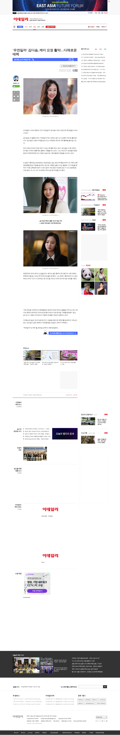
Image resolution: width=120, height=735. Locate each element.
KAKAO (14, 100)
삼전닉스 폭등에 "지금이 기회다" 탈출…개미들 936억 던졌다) (39, 434)
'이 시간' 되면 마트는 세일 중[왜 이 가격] (82, 661)
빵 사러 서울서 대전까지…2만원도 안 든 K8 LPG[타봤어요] (88, 672)
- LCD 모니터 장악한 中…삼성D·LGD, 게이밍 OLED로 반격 (27, 701)
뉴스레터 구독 (69, 395)
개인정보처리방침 (99, 732)
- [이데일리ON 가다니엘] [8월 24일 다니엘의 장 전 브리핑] (59, 701)
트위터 (18, 92)
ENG (91, 13)
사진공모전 (102, 699)
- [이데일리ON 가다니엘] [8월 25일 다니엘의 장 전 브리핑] (59, 699)
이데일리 (29, 19)
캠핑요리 (80, 703)
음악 (38, 26)
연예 (30, 26)
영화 (43, 26)
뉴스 (96, 49)
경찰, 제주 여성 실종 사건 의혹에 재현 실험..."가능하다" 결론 (88, 663)
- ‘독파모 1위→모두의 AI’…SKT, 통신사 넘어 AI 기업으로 (26, 704)
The (104, 26)
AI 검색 (20, 26)
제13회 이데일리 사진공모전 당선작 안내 (31, 686)
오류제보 (84, 732)
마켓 (98, 26)
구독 (96, 13)
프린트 (18, 96)
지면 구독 (75, 395)
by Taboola (19, 406)
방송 (34, 26)
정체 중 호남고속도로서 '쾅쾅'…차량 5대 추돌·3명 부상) (38, 439)
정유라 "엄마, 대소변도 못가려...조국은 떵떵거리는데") (37, 431)
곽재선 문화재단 (101, 703)
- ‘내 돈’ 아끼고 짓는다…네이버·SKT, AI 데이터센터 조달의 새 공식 (27, 699)
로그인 (105, 13)
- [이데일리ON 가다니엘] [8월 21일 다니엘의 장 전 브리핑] (59, 704)
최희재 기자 (16, 83)
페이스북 (14, 92)
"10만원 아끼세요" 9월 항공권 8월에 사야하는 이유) (36, 436)
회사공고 (23, 732)
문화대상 (80, 699)
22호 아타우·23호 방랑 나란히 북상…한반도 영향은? (86, 666)
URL (18, 100)
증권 (100, 49)
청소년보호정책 (54, 732)
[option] (45, 13)
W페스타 (94, 699)
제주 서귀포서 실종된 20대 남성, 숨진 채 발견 (84, 669)
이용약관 (44, 732)
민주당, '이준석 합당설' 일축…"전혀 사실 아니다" (85, 658)
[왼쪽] (44, 448)
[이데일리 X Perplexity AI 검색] (45, 59)
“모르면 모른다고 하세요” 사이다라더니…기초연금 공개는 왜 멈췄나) (41, 429)
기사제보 (91, 732)
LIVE (14, 13)
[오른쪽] (46, 448)
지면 (99, 13)
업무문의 (37, 732)
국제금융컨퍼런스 (90, 703)
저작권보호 (77, 732)
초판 (102, 13)
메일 (14, 96)
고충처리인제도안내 (67, 732)
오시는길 (30, 732)
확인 (105, 686)
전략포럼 (87, 699)
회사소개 (16, 732)
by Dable (19, 473)
